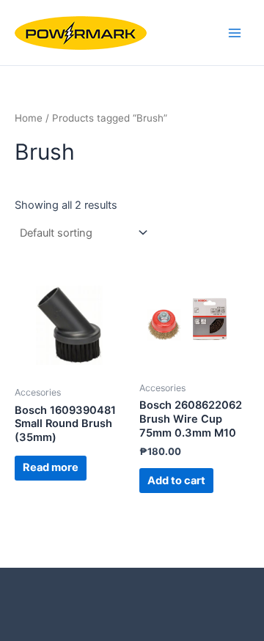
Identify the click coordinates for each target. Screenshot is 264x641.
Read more (50, 467)
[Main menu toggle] (234, 32)
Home (29, 118)
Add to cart (176, 480)
